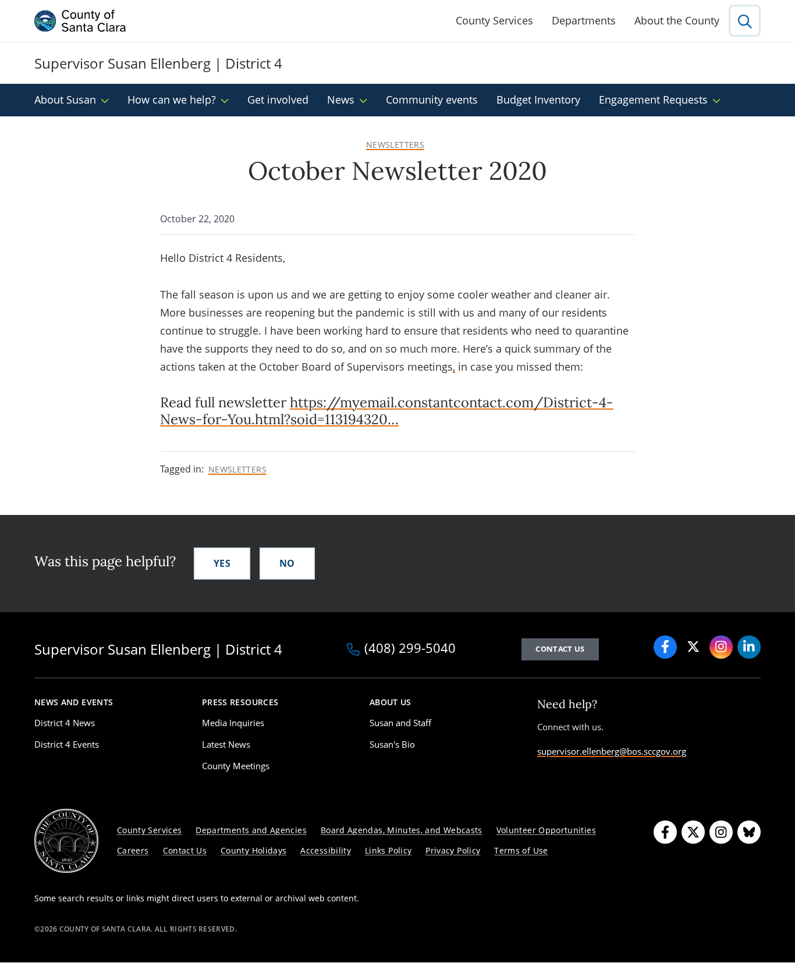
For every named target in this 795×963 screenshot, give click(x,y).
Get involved (277, 99)
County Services (494, 20)
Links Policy (388, 850)
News (340, 99)
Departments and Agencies (251, 830)
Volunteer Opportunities (546, 830)
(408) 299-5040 (410, 649)
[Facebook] (665, 647)
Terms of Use (521, 850)
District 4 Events (66, 744)
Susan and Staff (400, 723)
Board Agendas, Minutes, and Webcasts (401, 830)
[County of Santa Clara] (80, 21)
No (287, 563)
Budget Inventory (538, 99)
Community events (432, 99)
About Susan (65, 99)
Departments (584, 20)
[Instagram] (721, 647)
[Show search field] (745, 21)
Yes (222, 563)
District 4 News (64, 723)
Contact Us (559, 649)
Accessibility (325, 850)
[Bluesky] (749, 832)
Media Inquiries (233, 723)
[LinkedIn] (749, 647)
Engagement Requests (653, 99)
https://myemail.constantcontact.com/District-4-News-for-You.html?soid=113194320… (386, 410)
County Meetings (235, 766)
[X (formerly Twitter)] (693, 647)
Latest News (226, 744)
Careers (133, 850)
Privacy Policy (452, 850)
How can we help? (171, 99)
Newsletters (395, 145)
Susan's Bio (392, 744)
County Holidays (253, 850)
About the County (676, 20)
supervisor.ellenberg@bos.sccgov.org (611, 751)
